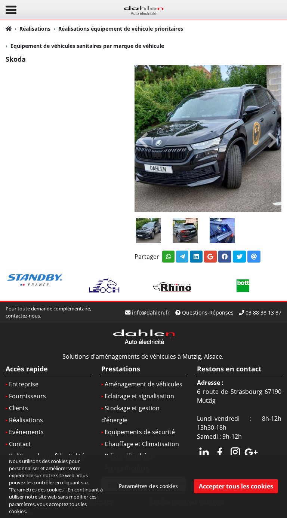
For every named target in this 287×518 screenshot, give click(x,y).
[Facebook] (220, 451)
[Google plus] (251, 451)
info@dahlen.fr (151, 312)
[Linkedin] (204, 451)
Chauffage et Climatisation (142, 444)
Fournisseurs (27, 396)
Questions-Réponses (208, 312)
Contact (20, 444)
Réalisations (34, 28)
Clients (18, 408)
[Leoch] (105, 286)
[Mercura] (35, 280)
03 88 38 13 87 (263, 312)
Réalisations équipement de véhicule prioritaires (120, 28)
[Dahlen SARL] (143, 9)
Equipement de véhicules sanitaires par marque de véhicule (87, 45)
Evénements (26, 432)
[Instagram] (235, 451)
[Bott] (242, 286)
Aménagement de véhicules (143, 384)
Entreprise (23, 384)
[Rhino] (173, 286)
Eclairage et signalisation (139, 396)
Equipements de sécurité (140, 432)
